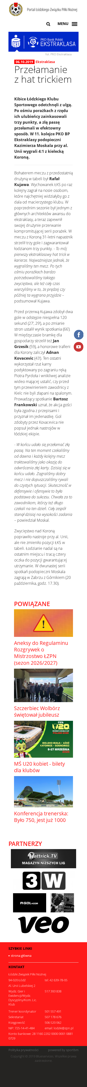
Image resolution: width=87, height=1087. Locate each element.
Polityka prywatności (23, 1050)
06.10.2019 (24, 62)
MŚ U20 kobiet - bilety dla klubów (39, 767)
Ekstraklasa (45, 61)
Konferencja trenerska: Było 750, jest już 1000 (41, 816)
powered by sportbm (63, 1050)
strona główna (21, 955)
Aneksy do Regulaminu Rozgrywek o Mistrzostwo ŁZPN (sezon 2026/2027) (41, 653)
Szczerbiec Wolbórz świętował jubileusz (37, 711)
